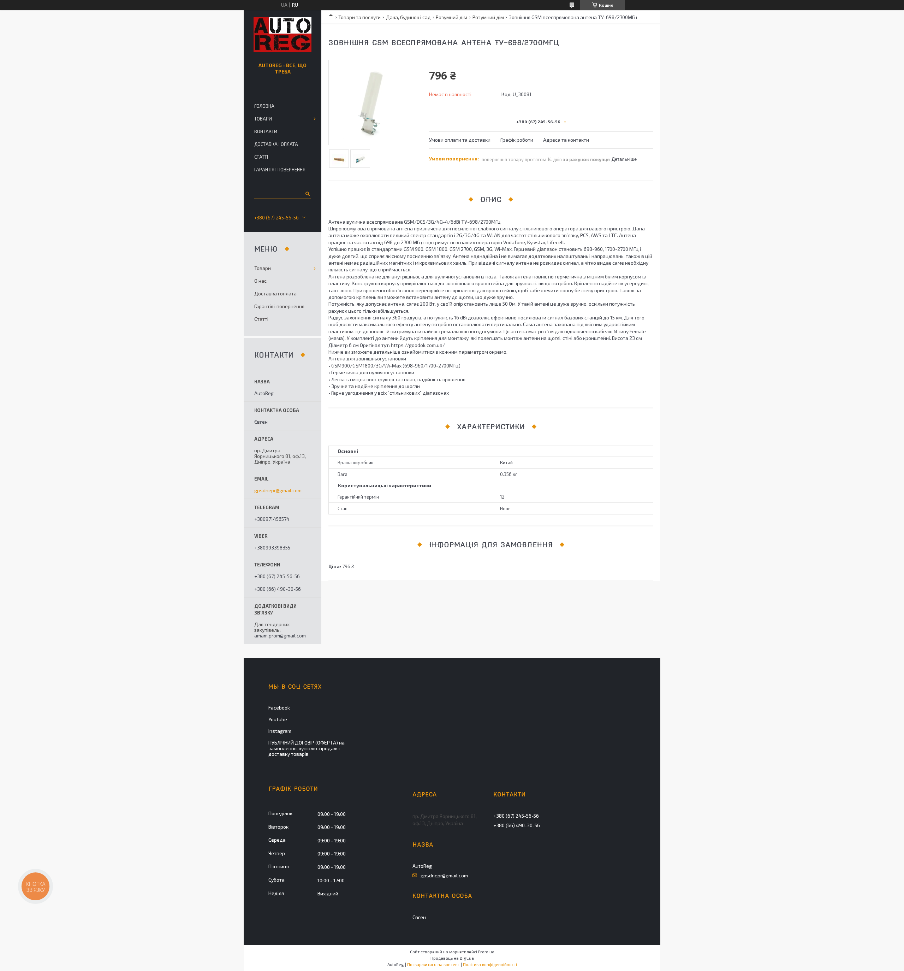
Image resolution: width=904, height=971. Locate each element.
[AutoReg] (282, 34)
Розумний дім (451, 17)
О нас (260, 281)
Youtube (277, 719)
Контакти (265, 131)
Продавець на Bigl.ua (452, 957)
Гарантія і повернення (279, 169)
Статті (261, 157)
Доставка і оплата (276, 144)
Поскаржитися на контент (433, 964)
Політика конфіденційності (490, 964)
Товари (263, 119)
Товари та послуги (359, 17)
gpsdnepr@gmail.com (278, 490)
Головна (264, 106)
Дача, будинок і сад (408, 17)
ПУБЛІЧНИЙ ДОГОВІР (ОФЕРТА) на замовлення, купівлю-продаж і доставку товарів (306, 748)
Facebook (279, 708)
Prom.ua (486, 951)
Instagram (279, 731)
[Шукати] (307, 193)
